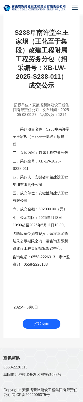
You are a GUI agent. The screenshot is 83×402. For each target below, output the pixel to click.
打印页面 (41, 324)
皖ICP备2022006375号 (31, 395)
